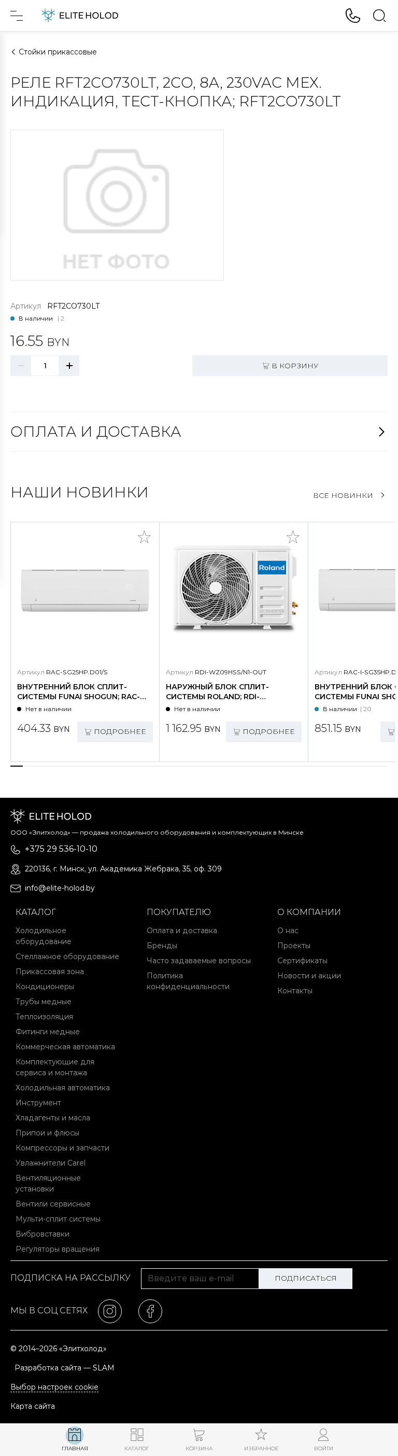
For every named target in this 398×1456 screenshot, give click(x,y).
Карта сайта (32, 1406)
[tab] (16, 766)
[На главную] (79, 15)
